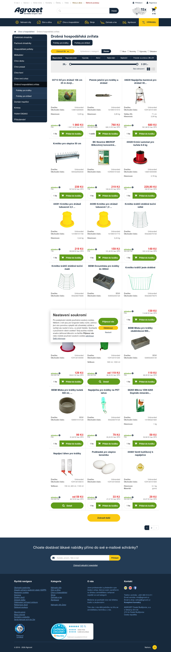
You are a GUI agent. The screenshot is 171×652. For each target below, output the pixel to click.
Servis (26, 3)
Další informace (59, 338)
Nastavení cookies (21, 592)
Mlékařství (18, 54)
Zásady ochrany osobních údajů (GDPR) (30, 590)
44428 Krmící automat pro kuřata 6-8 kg (140, 143)
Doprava (17, 595)
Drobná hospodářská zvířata (26, 84)
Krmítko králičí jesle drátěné (140, 267)
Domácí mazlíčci (21, 101)
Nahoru (148, 647)
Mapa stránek (19, 614)
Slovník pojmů (19, 612)
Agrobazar (55, 600)
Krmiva (17, 107)
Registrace (153, 3)
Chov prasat (19, 66)
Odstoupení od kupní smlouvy (26, 602)
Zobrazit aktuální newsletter (85, 565)
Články (58, 3)
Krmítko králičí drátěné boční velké (140, 205)
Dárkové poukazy (92, 3)
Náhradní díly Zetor (58, 604)
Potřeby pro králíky (61, 42)
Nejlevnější (111, 58)
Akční (98, 58)
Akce (124, 51)
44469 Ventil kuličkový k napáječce (140, 453)
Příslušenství (20, 119)
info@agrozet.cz (142, 597)
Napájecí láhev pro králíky (67, 453)
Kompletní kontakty (132, 602)
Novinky (133, 51)
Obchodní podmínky (22, 587)
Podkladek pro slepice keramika (104, 453)
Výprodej (142, 51)
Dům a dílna (55, 590)
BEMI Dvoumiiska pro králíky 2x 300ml (103, 267)
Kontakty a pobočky (22, 617)
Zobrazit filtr (61, 51)
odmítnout (90, 336)
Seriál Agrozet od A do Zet (24, 619)
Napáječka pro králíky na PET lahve (103, 391)
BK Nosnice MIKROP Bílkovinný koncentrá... (103, 143)
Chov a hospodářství (26, 31)
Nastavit (108, 332)
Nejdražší (124, 58)
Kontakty (49, 3)
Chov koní (18, 72)
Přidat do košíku (73, 133)
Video (67, 3)
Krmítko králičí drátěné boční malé (67, 267)
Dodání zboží (19, 597)
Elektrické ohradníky (23, 37)
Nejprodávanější (71, 58)
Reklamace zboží (21, 604)
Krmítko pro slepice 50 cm (67, 143)
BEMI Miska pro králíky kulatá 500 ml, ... (67, 391)
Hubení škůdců (21, 113)
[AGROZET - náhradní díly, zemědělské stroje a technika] (15, 31)
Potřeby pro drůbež (82, 42)
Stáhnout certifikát (19, 636)
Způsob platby (19, 600)
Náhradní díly (56, 587)
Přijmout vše (108, 321)
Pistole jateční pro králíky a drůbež (103, 81)
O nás (16, 3)
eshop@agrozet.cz (142, 600)
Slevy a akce (77, 3)
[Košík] (154, 9)
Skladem (153, 51)
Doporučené (57, 58)
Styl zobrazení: (139, 68)
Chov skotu (19, 60)
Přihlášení (138, 3)
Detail (106, 381)
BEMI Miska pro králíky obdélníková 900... (140, 329)
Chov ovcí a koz (21, 78)
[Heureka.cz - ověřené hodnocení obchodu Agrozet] (72, 631)
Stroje (53, 595)
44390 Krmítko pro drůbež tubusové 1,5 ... (104, 205)
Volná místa (37, 3)
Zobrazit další (103, 517)
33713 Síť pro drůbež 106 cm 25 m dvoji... (67, 81)
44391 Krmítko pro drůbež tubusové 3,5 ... (67, 205)
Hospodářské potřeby (23, 49)
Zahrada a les (56, 597)
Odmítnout (108, 328)
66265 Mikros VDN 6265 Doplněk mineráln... (140, 391)
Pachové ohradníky (22, 43)
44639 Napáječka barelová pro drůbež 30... (140, 81)
